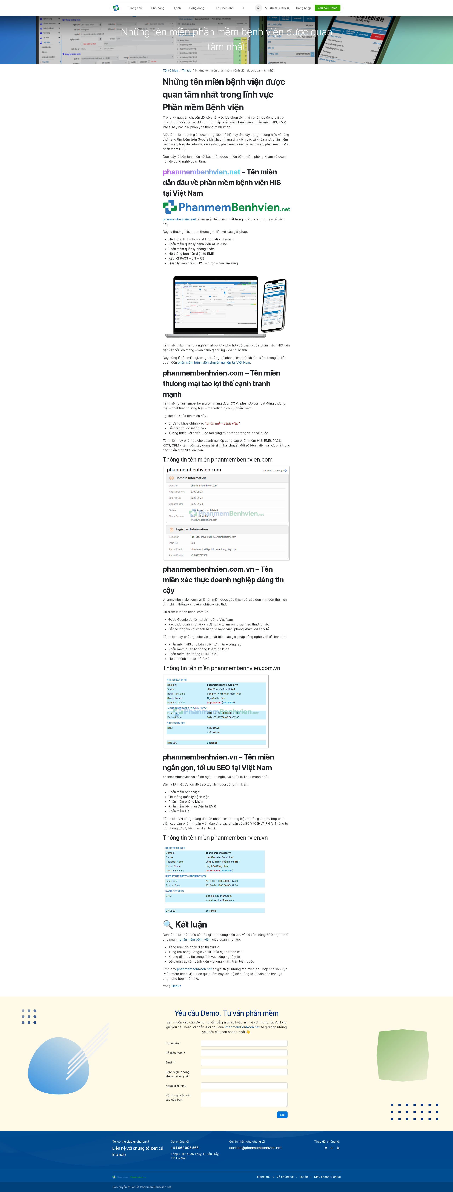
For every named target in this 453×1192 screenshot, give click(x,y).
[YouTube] (338, 1148)
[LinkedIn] (332, 1148)
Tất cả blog (170, 70)
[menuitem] (135, 8)
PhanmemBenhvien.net (242, 1027)
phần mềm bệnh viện (195, 939)
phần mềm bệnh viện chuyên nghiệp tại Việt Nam (214, 362)
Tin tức (186, 70)
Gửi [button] (282, 1115)
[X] (326, 1148)
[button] (258, 8)
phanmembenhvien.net (179, 219)
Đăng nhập (303, 8)
